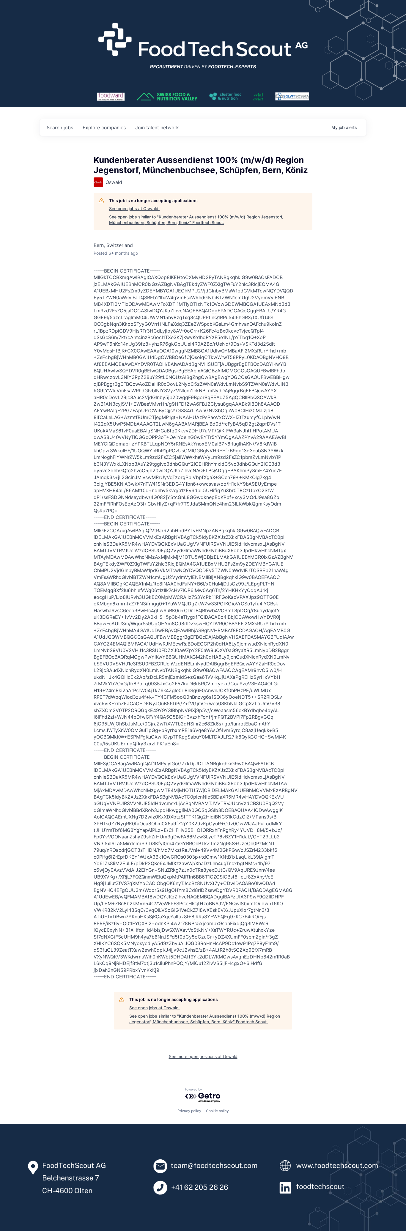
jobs (60, 127)
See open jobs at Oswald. (134, 208)
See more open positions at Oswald (203, 1056)
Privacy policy (189, 1111)
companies (104, 127)
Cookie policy (217, 1111)
